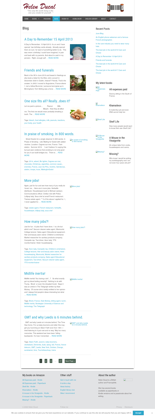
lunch (64, 301)
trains (54, 350)
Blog (56, 19)
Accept (138, 413)
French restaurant (46, 207)
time (35, 350)
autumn (42, 342)
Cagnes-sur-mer (54, 161)
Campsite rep (42, 249)
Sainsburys (60, 166)
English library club (67, 390)
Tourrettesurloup (44, 350)
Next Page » (70, 361)
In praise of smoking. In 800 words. (49, 134)
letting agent (56, 301)
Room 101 (65, 19)
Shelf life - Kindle (28, 386)
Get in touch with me (68, 380)
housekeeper (29, 210)
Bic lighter (43, 161)
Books (34, 19)
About (103, 19)
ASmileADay (77, 19)
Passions (47, 19)
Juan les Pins (43, 166)
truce (38, 169)
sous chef (48, 210)
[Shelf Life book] (115, 13)
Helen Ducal (33, 407)
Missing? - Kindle (28, 400)
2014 (31, 161)
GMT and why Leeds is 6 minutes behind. (53, 317)
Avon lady (32, 249)
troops (32, 169)
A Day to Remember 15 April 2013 (48, 39)
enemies (27, 166)
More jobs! (31, 180)
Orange (60, 347)
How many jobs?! (36, 221)
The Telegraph (39, 306)
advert (36, 161)
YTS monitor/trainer (31, 262)
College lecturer (30, 251)
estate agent (34, 207)
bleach (31, 120)
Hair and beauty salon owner (48, 251)
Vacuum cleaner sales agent (53, 259)
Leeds (38, 347)
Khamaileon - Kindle (30, 390)
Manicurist (40, 254)
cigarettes (45, 164)
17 (60, 361)
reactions (61, 120)
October (53, 347)
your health (37, 123)
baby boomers (51, 342)
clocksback (28, 344)
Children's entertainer (57, 249)
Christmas (36, 164)
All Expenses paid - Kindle (32, 380)
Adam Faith (33, 342)
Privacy (119, 407)
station (26, 169)
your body (28, 123)
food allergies (40, 120)
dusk (44, 344)
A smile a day (65, 383)
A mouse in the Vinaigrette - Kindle (35, 393)
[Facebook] (71, 407)
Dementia (37, 344)
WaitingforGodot (47, 169)
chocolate (28, 164)
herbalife (57, 207)
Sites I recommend (67, 393)
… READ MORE (52, 58)
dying (49, 344)
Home (26, 19)
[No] (152, 413)
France (34, 166)
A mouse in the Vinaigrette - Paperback (37, 396)
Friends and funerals (39, 70)
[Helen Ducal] (40, 13)
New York (45, 347)
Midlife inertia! (34, 273)
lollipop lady (39, 210)
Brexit (31, 301)
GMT (33, 347)
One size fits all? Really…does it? (47, 101)
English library (91, 19)
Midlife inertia (29, 303)
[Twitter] (75, 407)
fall (53, 344)
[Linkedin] (78, 407)
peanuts (53, 120)
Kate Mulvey (45, 301)
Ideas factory (65, 386)
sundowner (28, 350)
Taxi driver (37, 259)
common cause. (56, 164)
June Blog (99, 33)
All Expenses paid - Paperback (34, 383)
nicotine (52, 166)
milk (47, 120)
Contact (113, 19)
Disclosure (129, 407)
